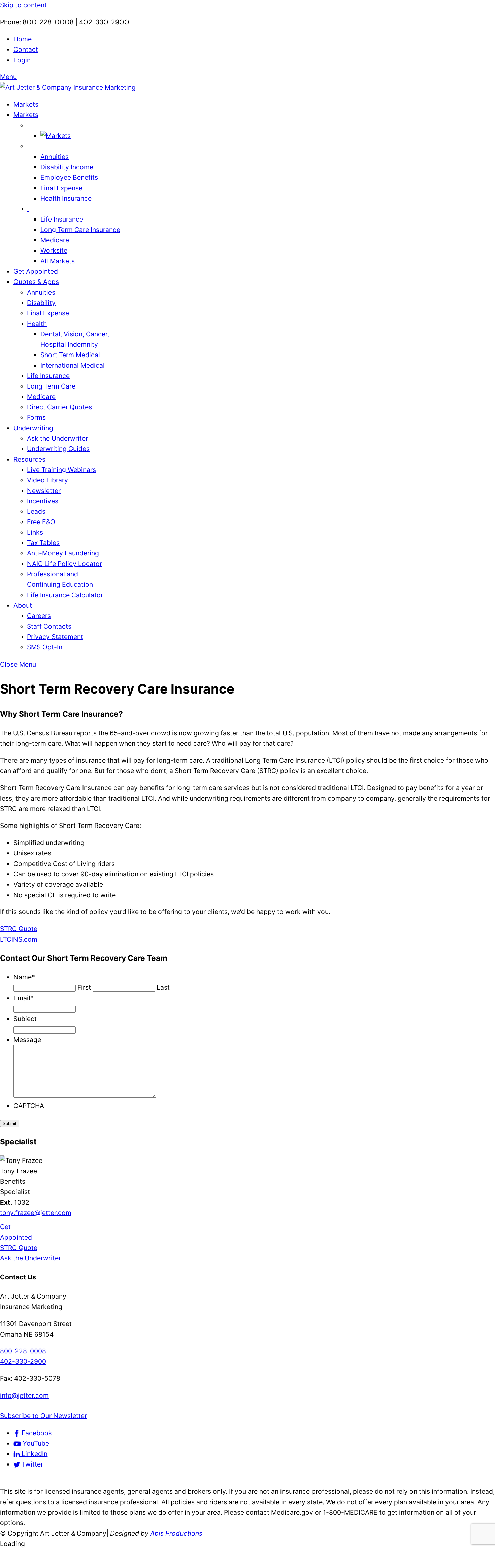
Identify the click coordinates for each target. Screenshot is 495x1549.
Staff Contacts (49, 626)
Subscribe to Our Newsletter (43, 1416)
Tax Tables (43, 543)
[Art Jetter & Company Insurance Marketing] (68, 87)
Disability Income (66, 167)
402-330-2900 (23, 1361)
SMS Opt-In (44, 647)
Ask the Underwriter (57, 438)
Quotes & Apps (36, 282)
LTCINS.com (18, 939)
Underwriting (33, 428)
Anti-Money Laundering (63, 553)
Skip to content (23, 5)
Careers (39, 616)
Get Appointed (35, 271)
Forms (36, 417)
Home (22, 39)
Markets (25, 104)
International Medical (72, 365)
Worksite (53, 250)
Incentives (42, 501)
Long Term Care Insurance (80, 230)
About (22, 605)
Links (35, 532)
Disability (41, 303)
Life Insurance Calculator (65, 595)
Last (163, 987)
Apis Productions (176, 1533)
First (84, 987)
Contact (25, 49)
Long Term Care (51, 386)
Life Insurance (61, 219)
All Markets (57, 261)
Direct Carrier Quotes (59, 407)
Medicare (54, 240)
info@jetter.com (24, 1395)
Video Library (47, 480)
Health (37, 323)
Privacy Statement (55, 637)
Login (22, 60)
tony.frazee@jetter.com (35, 1213)
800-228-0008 (23, 1351)
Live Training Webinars (61, 470)
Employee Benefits (69, 177)
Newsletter (44, 490)
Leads (36, 511)
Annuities (54, 157)
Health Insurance (66, 198)
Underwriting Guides (58, 449)
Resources (29, 459)
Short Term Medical (70, 355)
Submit (9, 1123)
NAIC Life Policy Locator (64, 564)
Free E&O (41, 522)
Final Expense (61, 188)
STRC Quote (18, 928)
